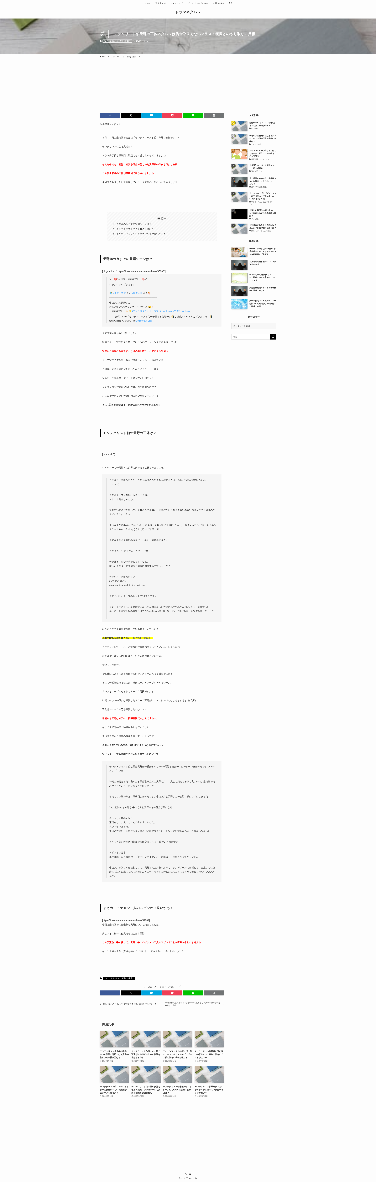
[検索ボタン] (230, 3)
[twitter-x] (186, 1174)
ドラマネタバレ (188, 12)
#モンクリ (137, 311)
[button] (110, 115)
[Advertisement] (188, 81)
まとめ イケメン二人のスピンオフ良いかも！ (141, 234)
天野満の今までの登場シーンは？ (134, 224)
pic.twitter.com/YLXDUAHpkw (174, 311)
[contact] (189, 1174)
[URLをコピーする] (214, 115)
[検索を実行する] (273, 337)
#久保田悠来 (119, 293)
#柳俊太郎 (137, 293)
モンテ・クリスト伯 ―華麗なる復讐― (117, 41)
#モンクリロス (150, 311)
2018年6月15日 (144, 320)
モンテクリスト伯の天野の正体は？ (135, 229)
